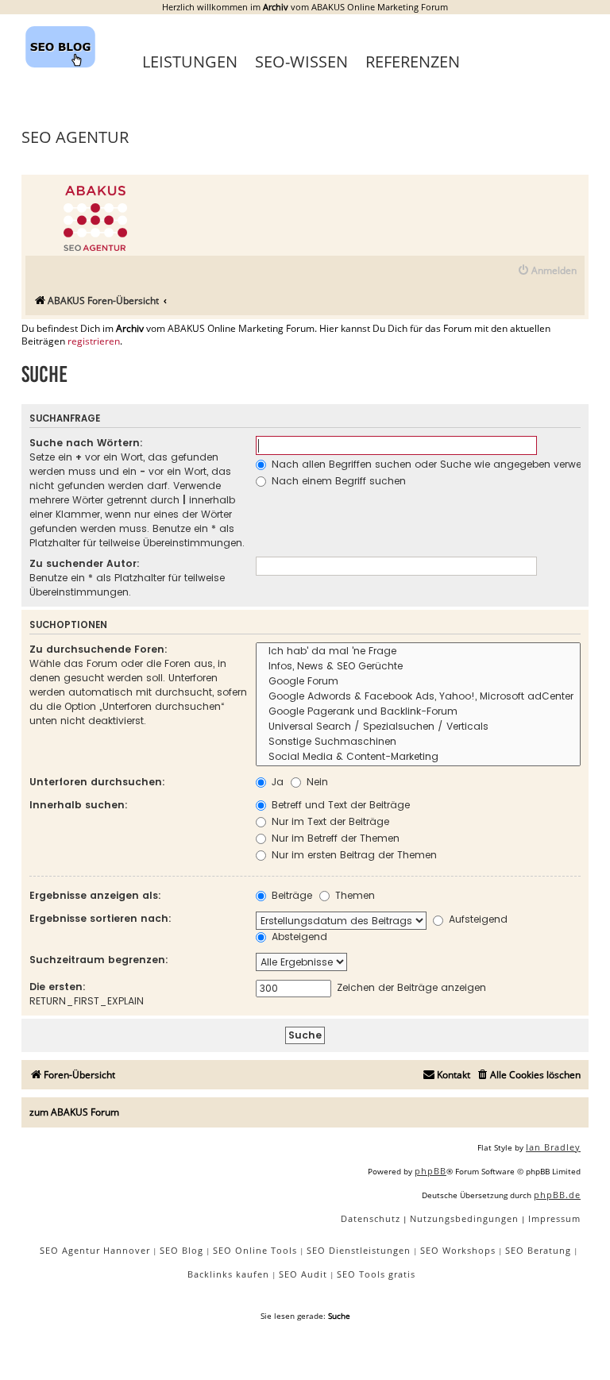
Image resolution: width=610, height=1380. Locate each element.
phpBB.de (557, 1195)
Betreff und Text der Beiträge (339, 804)
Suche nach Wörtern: (86, 442)
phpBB (430, 1171)
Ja (276, 781)
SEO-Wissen (301, 61)
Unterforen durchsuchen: (97, 781)
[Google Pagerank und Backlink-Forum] (418, 711)
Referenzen (412, 61)
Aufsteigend (477, 919)
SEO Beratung (538, 1250)
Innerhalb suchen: (78, 804)
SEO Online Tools (255, 1250)
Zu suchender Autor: (84, 563)
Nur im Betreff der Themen (334, 838)
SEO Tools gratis (376, 1274)
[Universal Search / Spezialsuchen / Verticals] (418, 726)
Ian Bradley (553, 1147)
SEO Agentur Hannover (95, 1250)
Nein (315, 781)
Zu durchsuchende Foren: (98, 649)
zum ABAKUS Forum (74, 1112)
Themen (353, 895)
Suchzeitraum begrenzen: (98, 959)
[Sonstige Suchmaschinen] (418, 742)
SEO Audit (303, 1274)
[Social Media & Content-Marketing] (418, 757)
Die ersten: (57, 986)
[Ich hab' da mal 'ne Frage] (418, 651)
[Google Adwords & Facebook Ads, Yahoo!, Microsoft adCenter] (418, 696)
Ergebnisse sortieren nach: (100, 918)
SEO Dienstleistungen (359, 1250)
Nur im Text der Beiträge (328, 821)
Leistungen (189, 61)
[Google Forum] (418, 681)
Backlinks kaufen (228, 1274)
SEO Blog (181, 1250)
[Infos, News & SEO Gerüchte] (418, 666)
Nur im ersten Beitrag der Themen (352, 855)
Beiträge (290, 895)
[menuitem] (547, 271)
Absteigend (297, 936)
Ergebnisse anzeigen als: (95, 895)
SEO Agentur (75, 137)
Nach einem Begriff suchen (337, 481)
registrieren (94, 341)
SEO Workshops (458, 1250)
